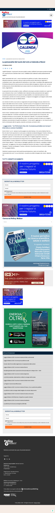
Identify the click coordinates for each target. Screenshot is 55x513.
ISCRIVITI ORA (27, 197)
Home (3, 58)
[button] (51, 15)
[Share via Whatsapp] (9, 68)
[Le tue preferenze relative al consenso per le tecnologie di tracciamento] (52, 510)
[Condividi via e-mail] (11, 68)
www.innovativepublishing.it (10, 482)
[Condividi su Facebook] (5, 68)
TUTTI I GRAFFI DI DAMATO (12, 159)
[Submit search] (51, 222)
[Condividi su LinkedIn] (7, 68)
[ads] (27, 27)
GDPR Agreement (8, 191)
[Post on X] (3, 68)
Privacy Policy (37, 502)
